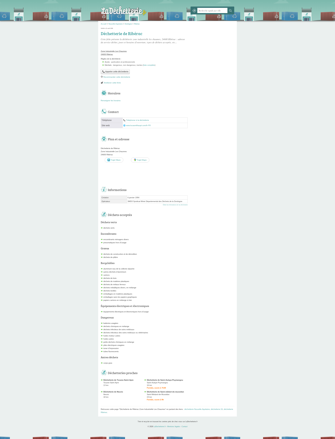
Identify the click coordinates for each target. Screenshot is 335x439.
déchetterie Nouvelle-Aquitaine (197, 409)
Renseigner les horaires (111, 100)
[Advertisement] (212, 45)
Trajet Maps (142, 160)
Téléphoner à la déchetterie (137, 120)
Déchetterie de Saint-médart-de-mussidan (165, 392)
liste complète (149, 65)
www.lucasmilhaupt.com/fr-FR (138, 125)
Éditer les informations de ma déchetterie (175, 204)
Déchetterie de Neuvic (113, 392)
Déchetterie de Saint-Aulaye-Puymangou (165, 380)
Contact (185, 426)
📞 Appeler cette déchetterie (115, 71)
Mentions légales (173, 426)
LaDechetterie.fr (129, 10)
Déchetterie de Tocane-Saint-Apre (118, 380)
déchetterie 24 (217, 409)
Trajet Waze (116, 160)
